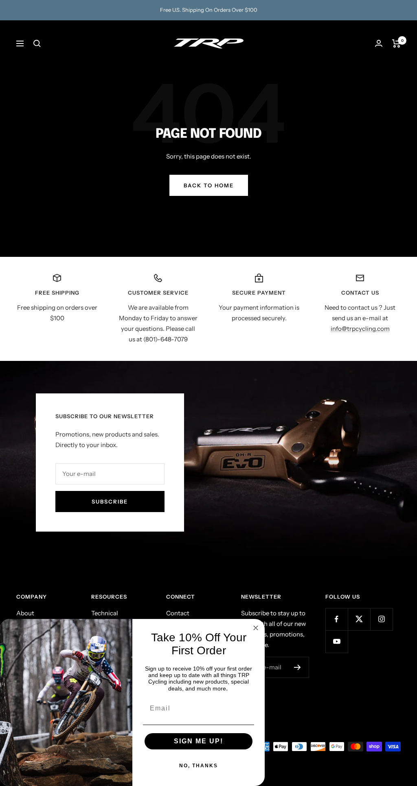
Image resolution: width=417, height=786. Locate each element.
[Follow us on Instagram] (381, 619)
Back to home (209, 185)
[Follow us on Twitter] (359, 619)
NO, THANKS (198, 766)
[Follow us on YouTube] (336, 641)
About (25, 613)
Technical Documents (107, 618)
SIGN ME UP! (198, 741)
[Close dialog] (256, 628)
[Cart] (396, 43)
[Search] (37, 43)
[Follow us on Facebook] (336, 619)
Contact (177, 613)
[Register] (297, 667)
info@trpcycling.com (360, 328)
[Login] (378, 43)
